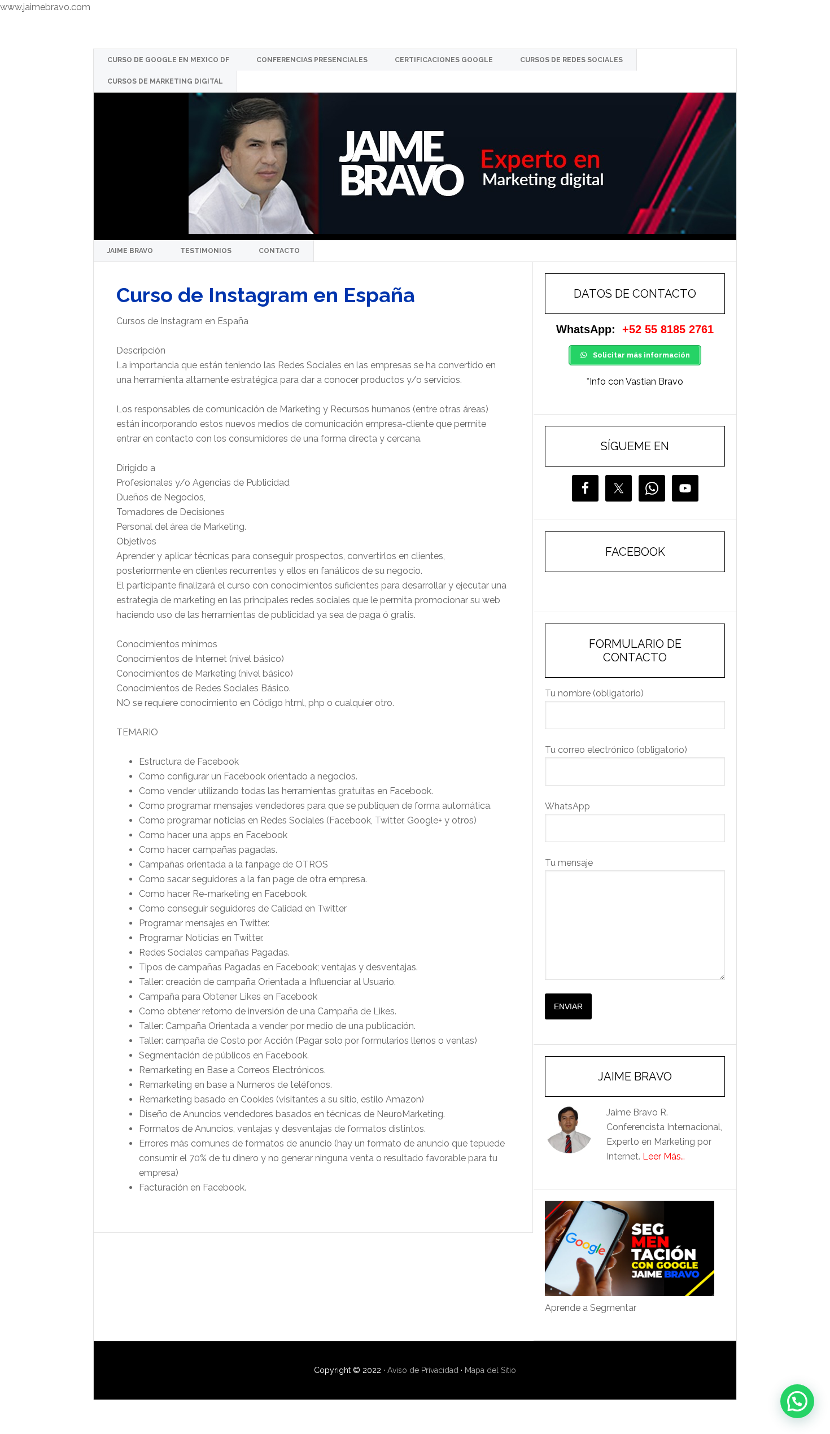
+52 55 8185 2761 (668, 329)
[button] (797, 1401)
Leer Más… (664, 1156)
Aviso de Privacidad (422, 1370)
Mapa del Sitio (490, 1370)
